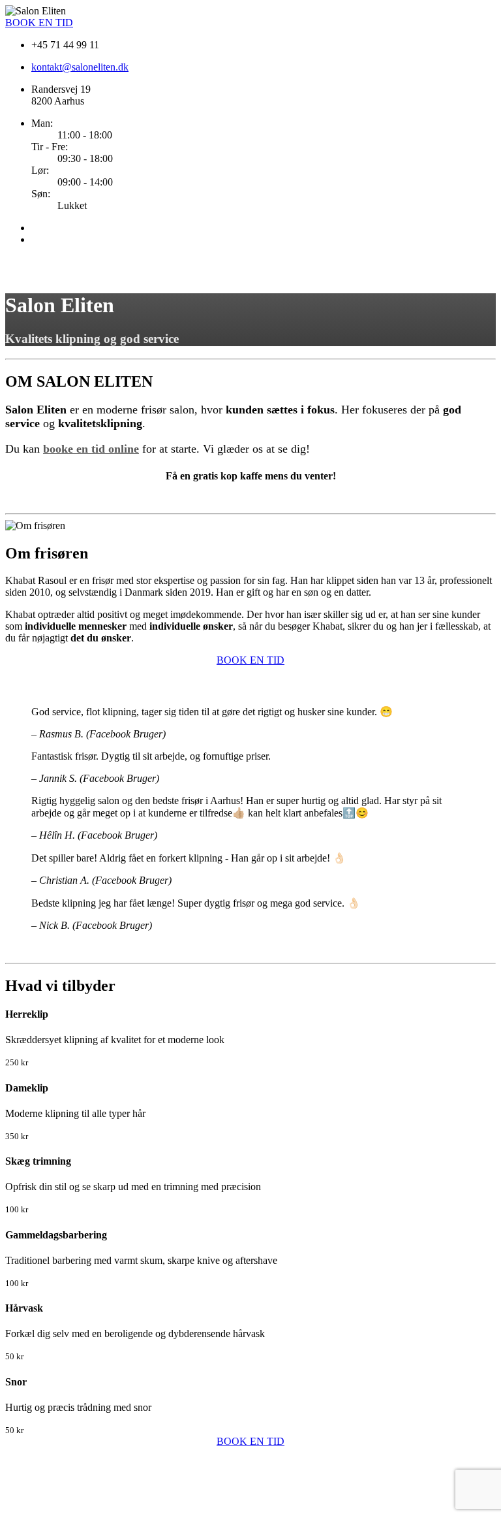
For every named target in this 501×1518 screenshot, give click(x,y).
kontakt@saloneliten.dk (80, 67)
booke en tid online (91, 448)
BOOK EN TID (39, 22)
